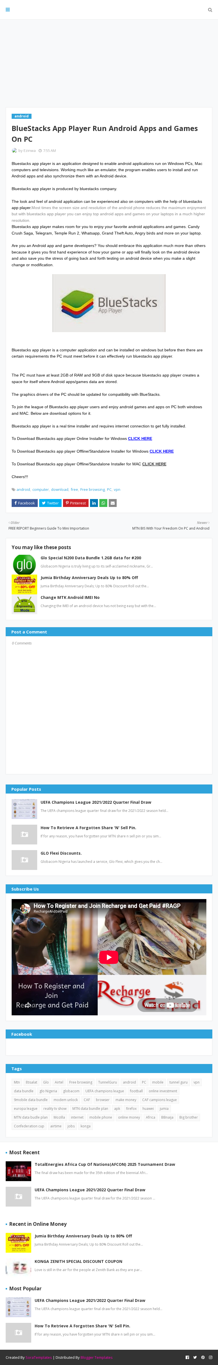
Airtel (59, 1082)
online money (129, 1117)
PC (109, 489)
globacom (71, 1091)
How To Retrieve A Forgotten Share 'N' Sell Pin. (88, 827)
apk (117, 1108)
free (74, 489)
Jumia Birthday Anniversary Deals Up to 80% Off (89, 577)
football (136, 1091)
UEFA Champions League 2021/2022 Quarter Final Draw (96, 802)
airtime (56, 1126)
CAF (87, 1099)
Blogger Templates (97, 1357)
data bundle (23, 1091)
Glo (46, 1082)
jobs (71, 1126)
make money (126, 1099)
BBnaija (167, 1117)
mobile (158, 1082)
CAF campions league (159, 1099)
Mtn (17, 1082)
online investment (163, 1091)
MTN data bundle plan (90, 1108)
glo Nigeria (48, 1091)
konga (86, 1126)
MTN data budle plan (31, 1117)
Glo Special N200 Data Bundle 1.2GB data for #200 (91, 557)
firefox (131, 1108)
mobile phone (100, 1117)
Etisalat (31, 1082)
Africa (150, 1117)
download (59, 489)
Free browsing (92, 489)
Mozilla (59, 1117)
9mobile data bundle (31, 1099)
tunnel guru (178, 1082)
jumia (164, 1108)
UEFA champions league (104, 1091)
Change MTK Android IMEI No (70, 597)
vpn (117, 489)
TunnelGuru (107, 1082)
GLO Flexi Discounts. (61, 853)
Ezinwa (30, 150)
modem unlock (66, 1099)
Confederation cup (29, 1126)
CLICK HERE (154, 464)
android (23, 489)
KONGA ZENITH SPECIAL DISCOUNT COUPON (78, 1261)
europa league (25, 1108)
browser (103, 1099)
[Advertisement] (109, 63)
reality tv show (54, 1108)
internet (77, 1117)
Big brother (188, 1117)
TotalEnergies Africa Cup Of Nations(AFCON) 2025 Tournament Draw (105, 1164)
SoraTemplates (39, 1357)
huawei (148, 1108)
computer (40, 489)
